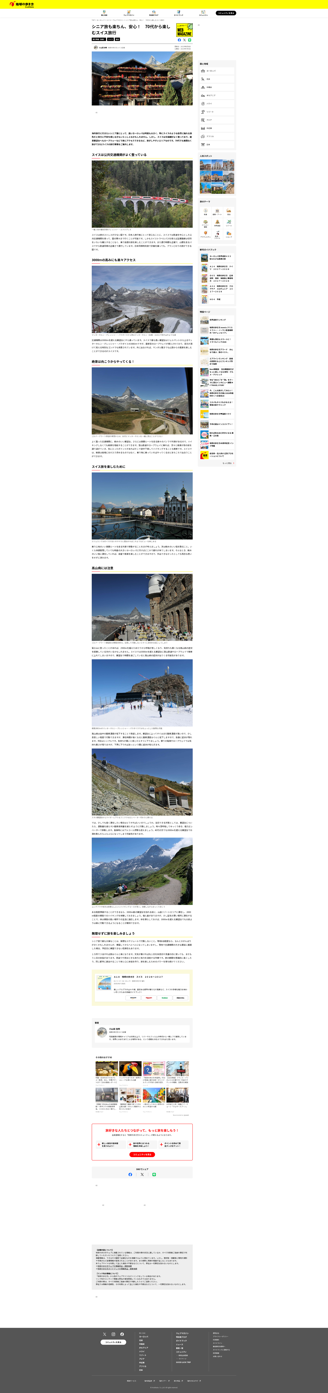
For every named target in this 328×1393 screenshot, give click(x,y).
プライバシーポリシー (220, 1336)
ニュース (179, 1344)
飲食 (205, 214)
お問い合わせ (217, 1356)
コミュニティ (203, 15)
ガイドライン (217, 1343)
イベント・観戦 (205, 226)
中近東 (209, 128)
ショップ (229, 237)
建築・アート (217, 214)
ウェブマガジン (129, 15)
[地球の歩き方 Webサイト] (22, 4)
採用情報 (216, 1353)
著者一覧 (179, 1348)
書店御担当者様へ (219, 1346)
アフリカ (210, 136)
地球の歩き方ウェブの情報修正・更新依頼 (115, 1266)
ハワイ (209, 104)
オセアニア (211, 95)
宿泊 (228, 214)
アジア (209, 120)
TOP (93, 20)
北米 (208, 79)
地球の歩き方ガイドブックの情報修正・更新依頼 (117, 1268)
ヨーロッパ (100, 20)
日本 (208, 145)
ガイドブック (178, 15)
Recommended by (178, 1115)
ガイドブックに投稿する (221, 1350)
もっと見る (227, 463)
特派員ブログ (153, 15)
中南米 (209, 87)
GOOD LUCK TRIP (183, 1362)
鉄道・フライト (217, 237)
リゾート (210, 112)
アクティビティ (205, 237)
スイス (108, 20)
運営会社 (216, 1333)
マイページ (182, 1359)
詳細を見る (180, 998)
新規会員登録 (183, 1355)
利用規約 (216, 1340)
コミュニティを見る (226, 13)
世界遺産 (217, 226)
